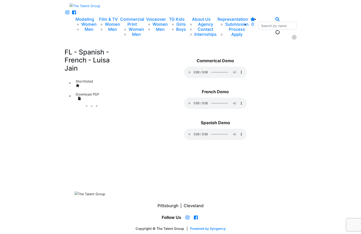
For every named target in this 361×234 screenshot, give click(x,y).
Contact (205, 29)
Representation (232, 19)
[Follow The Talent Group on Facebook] (74, 12)
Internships (205, 34)
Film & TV (108, 19)
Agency (205, 24)
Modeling (84, 19)
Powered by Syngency (208, 228)
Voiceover (156, 19)
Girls (181, 24)
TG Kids (177, 19)
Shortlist (84, 81)
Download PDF (87, 94)
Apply (237, 34)
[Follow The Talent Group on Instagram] (67, 12)
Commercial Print (132, 22)
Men (89, 29)
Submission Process (237, 27)
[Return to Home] (85, 5)
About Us (201, 19)
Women (89, 24)
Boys (181, 29)
